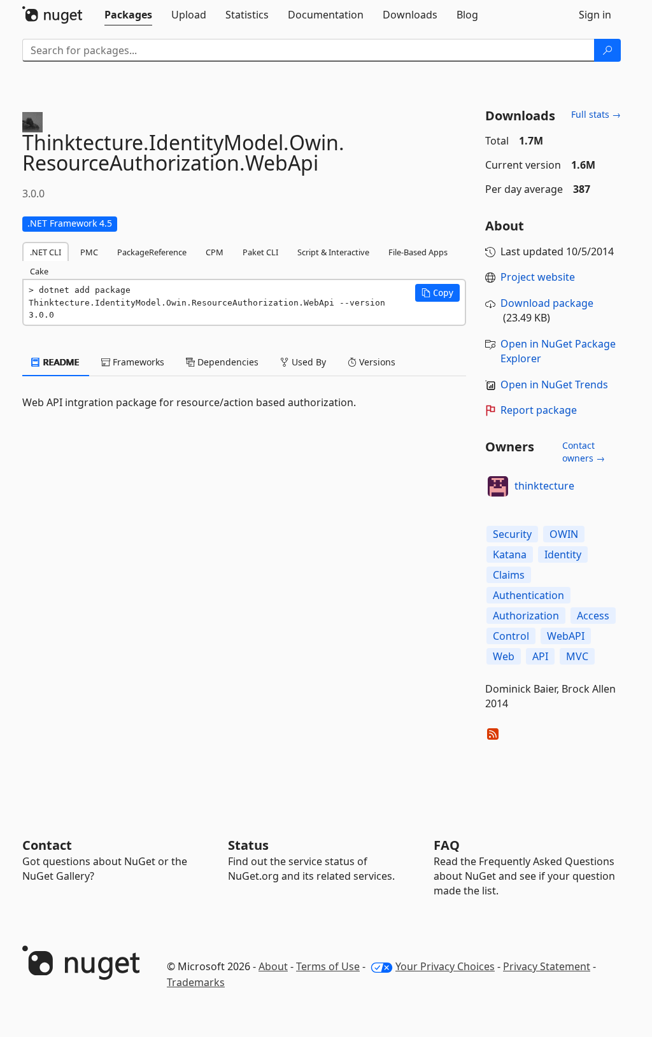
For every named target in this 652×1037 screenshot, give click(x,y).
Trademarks (196, 982)
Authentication (528, 595)
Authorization (526, 616)
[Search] (607, 50)
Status (248, 845)
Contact (47, 845)
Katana (510, 554)
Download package (546, 303)
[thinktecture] (497, 486)
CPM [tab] (214, 252)
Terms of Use (328, 966)
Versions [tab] (376, 362)
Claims (509, 575)
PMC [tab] (89, 252)
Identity (562, 554)
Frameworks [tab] (137, 362)
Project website (537, 277)
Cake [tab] (39, 271)
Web (503, 656)
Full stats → (596, 114)
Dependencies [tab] (227, 362)
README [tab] (60, 362)
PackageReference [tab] (152, 252)
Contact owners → (583, 451)
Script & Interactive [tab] (333, 252)
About (273, 966)
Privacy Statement (546, 966)
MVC (577, 656)
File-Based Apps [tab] (418, 252)
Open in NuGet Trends (554, 384)
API (540, 656)
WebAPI (566, 636)
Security (512, 534)
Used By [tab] (307, 362)
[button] (437, 293)
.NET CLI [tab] (45, 252)
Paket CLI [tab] (260, 252)
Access (593, 616)
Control (511, 636)
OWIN (563, 534)
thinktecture (544, 486)
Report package (538, 410)
